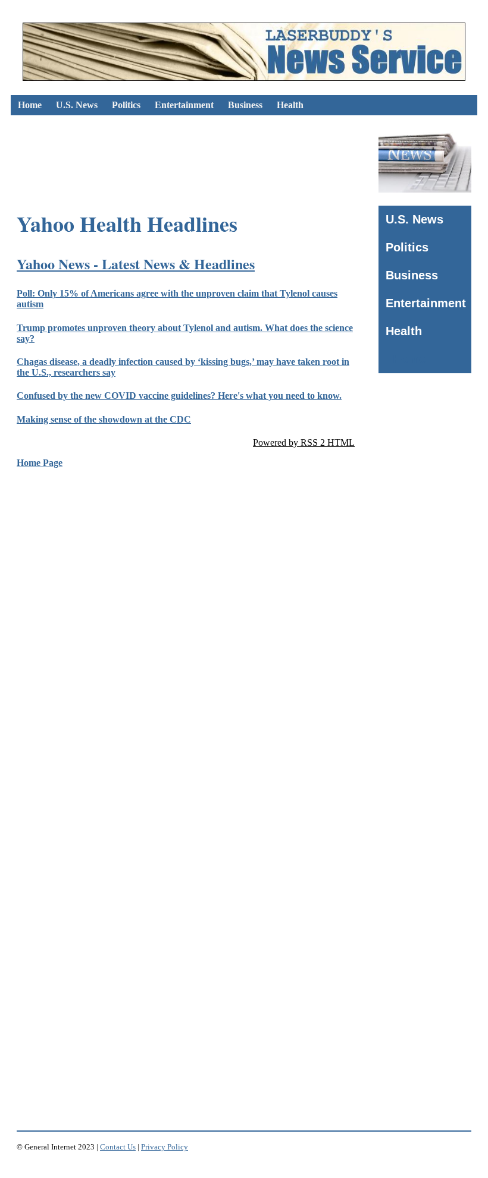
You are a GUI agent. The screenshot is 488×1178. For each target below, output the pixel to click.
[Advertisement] (227, 152)
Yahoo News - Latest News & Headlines (136, 263)
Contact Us (118, 1146)
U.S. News (77, 105)
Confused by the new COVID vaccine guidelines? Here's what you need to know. (179, 395)
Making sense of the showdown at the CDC (104, 419)
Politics (126, 105)
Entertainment (184, 105)
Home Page (39, 463)
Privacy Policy (164, 1146)
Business (245, 105)
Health (290, 105)
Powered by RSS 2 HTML (304, 442)
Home (30, 105)
